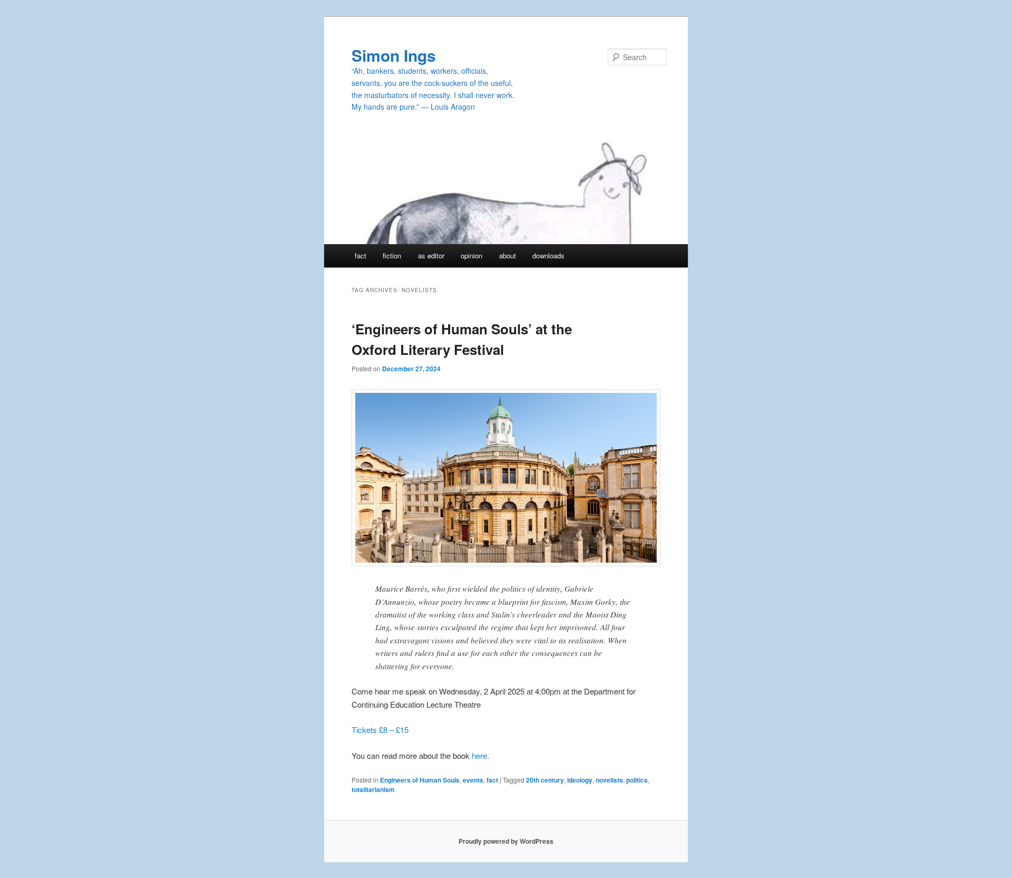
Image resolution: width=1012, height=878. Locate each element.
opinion (471, 255)
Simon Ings (394, 55)
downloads (548, 255)
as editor (431, 255)
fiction (392, 255)
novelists (609, 780)
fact (360, 255)
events (473, 780)
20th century (545, 780)
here (479, 755)
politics (637, 780)
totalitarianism (373, 789)
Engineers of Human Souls (420, 780)
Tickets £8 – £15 (380, 729)
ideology (579, 780)
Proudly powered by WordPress (506, 841)
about (507, 255)
